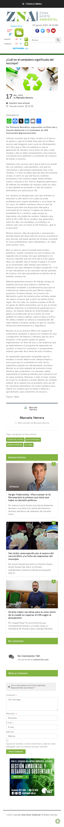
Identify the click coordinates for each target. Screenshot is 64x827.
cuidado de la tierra (15, 439)
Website (10, 731)
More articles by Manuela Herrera (33, 423)
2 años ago (50, 487)
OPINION (14, 487)
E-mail (9, 723)
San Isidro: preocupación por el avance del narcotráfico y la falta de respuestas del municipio (31, 556)
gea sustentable (33, 439)
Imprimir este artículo (19, 103)
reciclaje (28, 445)
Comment (11, 695)
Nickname (11, 714)
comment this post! (40, 660)
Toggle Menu (34, 4)
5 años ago (50, 604)
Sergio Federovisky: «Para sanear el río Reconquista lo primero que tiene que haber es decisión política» (29, 497)
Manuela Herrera (24, 97)
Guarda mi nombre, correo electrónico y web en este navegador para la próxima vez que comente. (31, 745)
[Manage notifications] (57, 821)
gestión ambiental (14, 445)
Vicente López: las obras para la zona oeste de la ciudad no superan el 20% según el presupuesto (32, 614)
